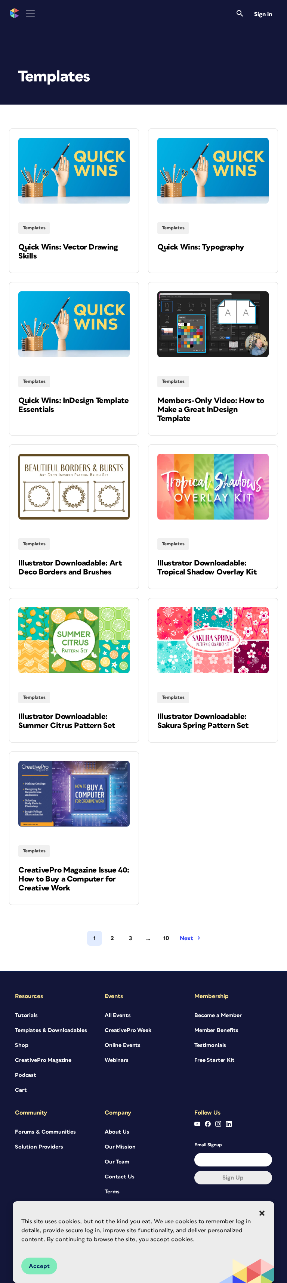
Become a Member (218, 1015)
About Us (117, 1132)
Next (186, 938)
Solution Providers (39, 1147)
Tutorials (26, 1015)
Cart (21, 1090)
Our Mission (120, 1147)
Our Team (117, 1162)
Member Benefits (216, 1030)
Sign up (233, 1178)
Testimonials (210, 1045)
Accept (39, 1266)
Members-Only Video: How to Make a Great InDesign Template (210, 409)
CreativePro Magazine (43, 1060)
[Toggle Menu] (30, 13)
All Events (118, 1015)
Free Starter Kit (214, 1060)
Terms (112, 1191)
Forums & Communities (45, 1132)
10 (166, 938)
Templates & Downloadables (51, 1030)
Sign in (263, 14)
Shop (21, 1045)
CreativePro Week (128, 1030)
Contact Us (120, 1177)
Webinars (117, 1060)
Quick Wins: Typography (200, 247)
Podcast (25, 1075)
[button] (262, 1213)
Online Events (123, 1045)
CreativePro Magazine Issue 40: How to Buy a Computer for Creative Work (73, 879)
